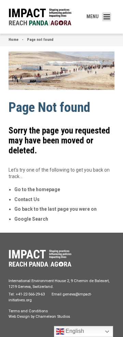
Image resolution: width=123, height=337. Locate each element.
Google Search (31, 219)
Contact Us (27, 199)
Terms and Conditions (28, 311)
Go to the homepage (37, 189)
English (74, 331)
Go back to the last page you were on (55, 209)
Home (13, 39)
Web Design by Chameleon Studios (39, 316)
